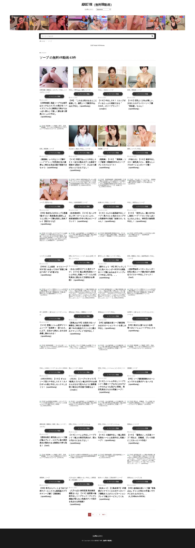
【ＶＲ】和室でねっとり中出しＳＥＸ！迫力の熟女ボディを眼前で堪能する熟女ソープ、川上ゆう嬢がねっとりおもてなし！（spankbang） (82, 164)
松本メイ (101, 477)
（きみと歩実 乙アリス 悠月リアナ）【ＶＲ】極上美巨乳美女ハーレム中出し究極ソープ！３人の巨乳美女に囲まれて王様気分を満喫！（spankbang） (82, 274)
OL (141, 477)
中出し (62, 90)
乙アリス (76, 256)
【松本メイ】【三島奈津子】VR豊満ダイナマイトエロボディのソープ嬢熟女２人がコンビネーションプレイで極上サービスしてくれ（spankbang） (112, 493)
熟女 (77, 149)
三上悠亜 (48, 256)
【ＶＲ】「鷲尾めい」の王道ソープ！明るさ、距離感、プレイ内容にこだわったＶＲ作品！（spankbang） (141, 439)
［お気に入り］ (89, 9)
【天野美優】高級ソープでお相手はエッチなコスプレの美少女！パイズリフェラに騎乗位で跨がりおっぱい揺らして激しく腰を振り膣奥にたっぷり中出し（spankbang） (53, 110)
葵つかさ (53, 312)
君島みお (72, 312)
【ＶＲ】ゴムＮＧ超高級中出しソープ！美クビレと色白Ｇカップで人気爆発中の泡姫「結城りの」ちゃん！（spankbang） (112, 217)
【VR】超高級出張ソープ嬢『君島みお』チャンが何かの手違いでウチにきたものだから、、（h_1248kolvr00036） (141, 492)
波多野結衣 (145, 256)
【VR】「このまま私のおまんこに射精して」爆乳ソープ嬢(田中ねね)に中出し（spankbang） (83, 103)
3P (40, 312)
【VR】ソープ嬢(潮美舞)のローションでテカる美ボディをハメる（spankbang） (141, 381)
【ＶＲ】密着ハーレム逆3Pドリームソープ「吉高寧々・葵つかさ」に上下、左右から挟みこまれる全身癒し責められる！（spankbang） (53, 330)
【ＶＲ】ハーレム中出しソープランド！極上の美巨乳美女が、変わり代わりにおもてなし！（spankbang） (82, 439)
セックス (150, 312)
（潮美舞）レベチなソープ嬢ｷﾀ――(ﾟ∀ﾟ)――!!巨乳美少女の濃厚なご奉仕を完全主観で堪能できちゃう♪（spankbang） (53, 163)
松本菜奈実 (78, 202)
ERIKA (65, 368)
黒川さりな (48, 202)
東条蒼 (134, 90)
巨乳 (128, 90)
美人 (138, 256)
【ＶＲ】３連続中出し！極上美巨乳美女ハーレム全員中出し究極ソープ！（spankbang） (112, 437)
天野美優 (42, 90)
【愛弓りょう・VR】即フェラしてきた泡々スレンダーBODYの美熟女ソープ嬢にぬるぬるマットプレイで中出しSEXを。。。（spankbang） (112, 272)
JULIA (106, 90)
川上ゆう (72, 149)
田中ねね (77, 90)
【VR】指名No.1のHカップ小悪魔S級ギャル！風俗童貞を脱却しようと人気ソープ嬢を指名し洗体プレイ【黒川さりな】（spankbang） (53, 218)
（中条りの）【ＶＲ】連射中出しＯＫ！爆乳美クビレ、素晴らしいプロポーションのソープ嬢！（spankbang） (141, 163)
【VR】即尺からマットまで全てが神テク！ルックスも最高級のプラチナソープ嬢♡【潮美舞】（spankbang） (54, 492)
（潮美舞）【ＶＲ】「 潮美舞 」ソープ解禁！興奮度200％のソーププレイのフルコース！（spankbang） (112, 163)
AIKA (47, 368)
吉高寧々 (45, 312)
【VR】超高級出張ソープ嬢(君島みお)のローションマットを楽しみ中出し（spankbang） (112, 325)
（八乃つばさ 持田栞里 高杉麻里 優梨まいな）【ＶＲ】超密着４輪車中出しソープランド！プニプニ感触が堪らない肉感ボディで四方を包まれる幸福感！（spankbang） (82, 497)
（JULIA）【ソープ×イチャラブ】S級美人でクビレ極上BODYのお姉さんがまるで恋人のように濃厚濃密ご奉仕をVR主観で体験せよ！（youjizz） (83, 384)
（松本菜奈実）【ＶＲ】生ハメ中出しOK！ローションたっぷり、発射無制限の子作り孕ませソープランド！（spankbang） (82, 217)
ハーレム (76, 258)
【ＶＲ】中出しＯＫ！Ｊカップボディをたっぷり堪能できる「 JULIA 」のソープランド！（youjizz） (112, 104)
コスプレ (55, 90)
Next (103, 514)
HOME (43, 41)
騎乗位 (49, 90)
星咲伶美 (42, 424)
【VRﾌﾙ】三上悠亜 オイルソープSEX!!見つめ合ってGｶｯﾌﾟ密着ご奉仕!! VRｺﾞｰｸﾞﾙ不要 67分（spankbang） (54, 270)
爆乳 (83, 90)
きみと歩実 (89, 256)
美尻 (53, 424)
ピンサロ (118, 368)
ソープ (50, 41)
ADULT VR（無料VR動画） (97, 4)
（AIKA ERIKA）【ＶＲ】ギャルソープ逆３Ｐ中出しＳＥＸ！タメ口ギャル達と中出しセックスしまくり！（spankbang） (53, 383)
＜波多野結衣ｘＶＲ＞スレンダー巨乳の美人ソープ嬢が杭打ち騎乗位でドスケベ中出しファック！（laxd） (141, 273)
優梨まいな (80, 477)
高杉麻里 (74, 480)
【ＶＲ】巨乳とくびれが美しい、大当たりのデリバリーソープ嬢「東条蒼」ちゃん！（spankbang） (141, 104)
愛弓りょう (101, 256)
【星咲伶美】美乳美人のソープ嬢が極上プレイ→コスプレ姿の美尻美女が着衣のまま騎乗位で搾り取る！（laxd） (53, 441)
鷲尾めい (130, 424)
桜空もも (136, 202)
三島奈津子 (113, 477)
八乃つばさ (72, 477)
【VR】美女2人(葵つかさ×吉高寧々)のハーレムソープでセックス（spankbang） (141, 328)
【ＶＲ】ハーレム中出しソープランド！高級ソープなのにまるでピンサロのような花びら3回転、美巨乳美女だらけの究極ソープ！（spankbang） (112, 386)
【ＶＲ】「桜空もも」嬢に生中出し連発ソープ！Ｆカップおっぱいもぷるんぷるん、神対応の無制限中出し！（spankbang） (141, 217)
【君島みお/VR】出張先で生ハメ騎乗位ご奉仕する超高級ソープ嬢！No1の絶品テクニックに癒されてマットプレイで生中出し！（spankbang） (82, 328)
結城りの (101, 202)
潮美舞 (46, 149)
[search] (152, 36)
